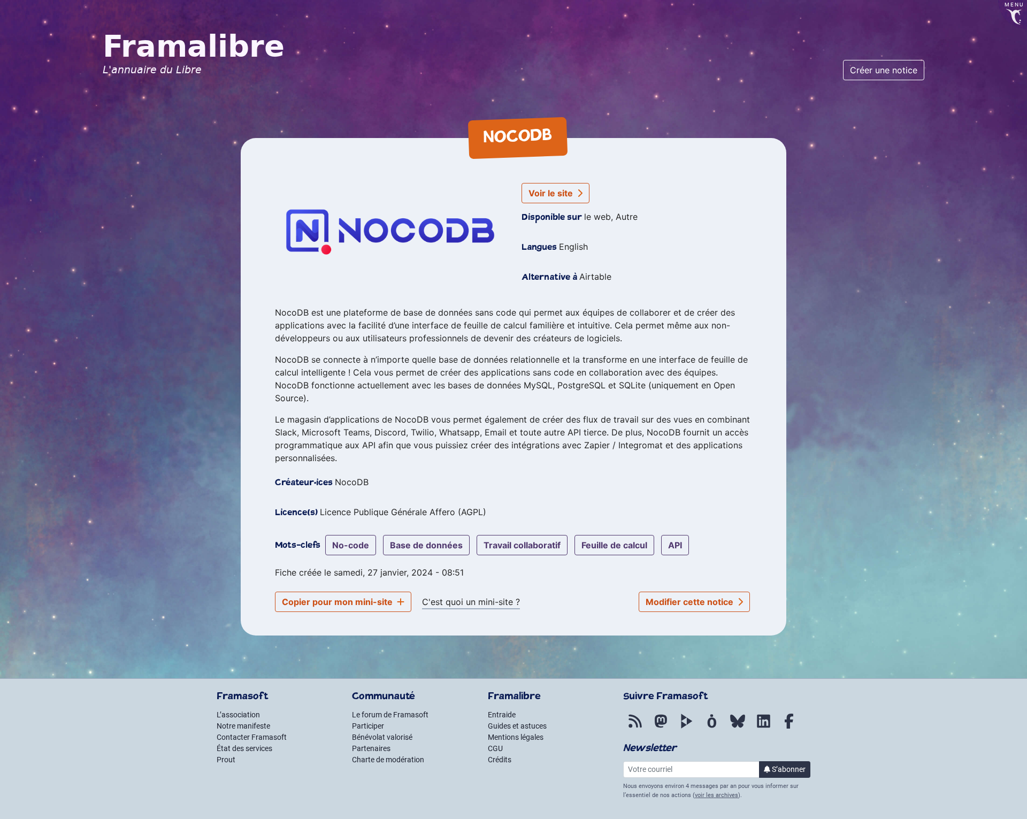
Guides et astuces (517, 726)
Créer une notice (883, 70)
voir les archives (716, 795)
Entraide (502, 714)
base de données (426, 545)
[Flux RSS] (635, 727)
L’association (238, 714)
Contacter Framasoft (252, 737)
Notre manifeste (243, 726)
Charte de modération (388, 759)
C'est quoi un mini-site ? (471, 601)
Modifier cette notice (690, 601)
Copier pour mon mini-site (338, 601)
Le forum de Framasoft (390, 714)
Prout (226, 759)
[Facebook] (789, 727)
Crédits (499, 759)
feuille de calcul (614, 545)
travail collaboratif (522, 545)
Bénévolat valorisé (382, 737)
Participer (368, 726)
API (675, 545)
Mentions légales (515, 737)
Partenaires (371, 748)
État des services (244, 748)
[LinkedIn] (763, 727)
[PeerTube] (686, 727)
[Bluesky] (737, 727)
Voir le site (551, 193)
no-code (350, 545)
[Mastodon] (660, 727)
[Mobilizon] (712, 727)
